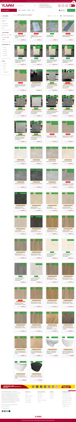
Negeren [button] (74, 420)
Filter (4, 39)
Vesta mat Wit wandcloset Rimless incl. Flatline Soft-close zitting (20, 376)
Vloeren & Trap (5, 18)
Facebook (51, 397)
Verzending (40, 393)
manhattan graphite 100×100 (36, 183)
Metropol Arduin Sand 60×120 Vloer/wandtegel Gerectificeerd (68, 86)
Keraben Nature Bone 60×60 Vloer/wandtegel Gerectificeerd (36, 112)
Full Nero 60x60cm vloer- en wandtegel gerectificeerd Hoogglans (36, 85)
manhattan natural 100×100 (36, 161)
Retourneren (40, 397)
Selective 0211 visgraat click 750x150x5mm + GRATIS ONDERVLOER (20, 61)
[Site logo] (8, 5)
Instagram (52, 395)
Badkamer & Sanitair (29, 395)
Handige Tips (52, 393)
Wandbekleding (5, 25)
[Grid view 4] (60, 16)
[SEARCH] (35, 5)
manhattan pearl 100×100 (51, 183)
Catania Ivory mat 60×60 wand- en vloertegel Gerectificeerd (35, 279)
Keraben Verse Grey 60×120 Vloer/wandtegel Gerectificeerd (52, 86)
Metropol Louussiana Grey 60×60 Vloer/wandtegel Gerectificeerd (20, 138)
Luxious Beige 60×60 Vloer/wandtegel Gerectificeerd (19, 112)
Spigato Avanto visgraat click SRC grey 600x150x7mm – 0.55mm (20, 36)
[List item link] (10, 404)
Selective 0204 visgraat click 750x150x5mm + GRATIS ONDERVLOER (36, 61)
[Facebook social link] (3, 411)
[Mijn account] (59, 5)
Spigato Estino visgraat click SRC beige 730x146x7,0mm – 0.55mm (20, 85)
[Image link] (38, 386)
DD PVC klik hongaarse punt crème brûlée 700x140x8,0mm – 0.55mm (36, 352)
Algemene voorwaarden (42, 400)
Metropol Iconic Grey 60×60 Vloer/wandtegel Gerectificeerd (68, 112)
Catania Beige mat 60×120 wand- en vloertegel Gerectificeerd (67, 255)
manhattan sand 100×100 (67, 161)
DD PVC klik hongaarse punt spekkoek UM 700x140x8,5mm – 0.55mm (68, 327)
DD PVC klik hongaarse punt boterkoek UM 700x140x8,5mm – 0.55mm (52, 327)
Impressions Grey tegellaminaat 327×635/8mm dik (36, 36)
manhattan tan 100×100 (51, 161)
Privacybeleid (40, 395)
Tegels (3, 27)
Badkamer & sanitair (4, 21)
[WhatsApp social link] (7, 411)
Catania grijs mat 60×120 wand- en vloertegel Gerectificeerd (19, 279)
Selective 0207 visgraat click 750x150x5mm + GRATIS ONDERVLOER (52, 61)
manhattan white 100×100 (20, 161)
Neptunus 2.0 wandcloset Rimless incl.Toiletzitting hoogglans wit (51, 352)
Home (15, 14)
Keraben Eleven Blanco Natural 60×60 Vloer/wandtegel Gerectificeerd (52, 112)
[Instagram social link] (5, 411)
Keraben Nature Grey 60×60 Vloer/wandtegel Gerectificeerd (36, 138)
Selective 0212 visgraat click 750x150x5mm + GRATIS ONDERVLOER (68, 61)
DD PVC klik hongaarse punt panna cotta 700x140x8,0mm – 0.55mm (20, 352)
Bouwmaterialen (5, 23)
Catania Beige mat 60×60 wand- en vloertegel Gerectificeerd (51, 255)
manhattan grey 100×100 (20, 183)
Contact (39, 402)
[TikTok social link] (9, 411)
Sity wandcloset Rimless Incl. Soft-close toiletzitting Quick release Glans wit (68, 352)
